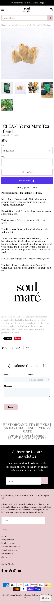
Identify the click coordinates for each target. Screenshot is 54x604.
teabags (13, 326)
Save (18, 338)
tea (48, 323)
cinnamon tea (41, 316)
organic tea (15, 323)
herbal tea (19, 320)
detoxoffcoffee (7, 320)
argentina (30, 316)
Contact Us (6, 557)
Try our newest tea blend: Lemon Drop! (27, 2)
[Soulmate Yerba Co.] (27, 9)
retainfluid (40, 323)
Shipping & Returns (9, 550)
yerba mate (23, 329)
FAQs (3, 536)
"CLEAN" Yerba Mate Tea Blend (39, 25)
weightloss (22, 326)
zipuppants (16, 332)
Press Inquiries (7, 539)
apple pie (11, 316)
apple (3, 316)
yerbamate (6, 332)
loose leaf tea (30, 320)
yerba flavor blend (9, 329)
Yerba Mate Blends (16, 25)
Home (3, 25)
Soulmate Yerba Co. (10, 135)
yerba (39, 326)
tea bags (4, 326)
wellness (31, 326)
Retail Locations (8, 543)
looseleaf (42, 320)
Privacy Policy (7, 553)
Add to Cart (27, 172)
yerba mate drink (36, 329)
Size (3, 145)
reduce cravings (28, 323)
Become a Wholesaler (10, 546)
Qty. (3, 157)
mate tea (5, 323)
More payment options (27, 187)
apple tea (20, 316)
